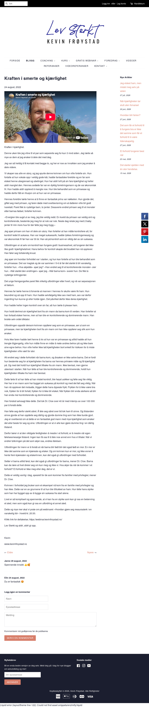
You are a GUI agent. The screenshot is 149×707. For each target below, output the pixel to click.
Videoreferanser (76, 65)
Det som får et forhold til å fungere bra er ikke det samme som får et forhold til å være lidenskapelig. (132, 133)
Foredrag (111, 60)
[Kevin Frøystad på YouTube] (89, 666)
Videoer (131, 60)
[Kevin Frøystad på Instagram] (83, 666)
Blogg (30, 60)
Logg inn (106, 3)
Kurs (65, 60)
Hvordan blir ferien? (130, 115)
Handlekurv (139, 3)
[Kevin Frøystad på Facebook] (78, 666)
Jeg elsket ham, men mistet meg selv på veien (130, 87)
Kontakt (100, 65)
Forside (15, 60)
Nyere (90, 552)
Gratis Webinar (86, 60)
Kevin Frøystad (77, 690)
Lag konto (121, 3)
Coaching (47, 60)
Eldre (10, 552)
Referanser (52, 65)
